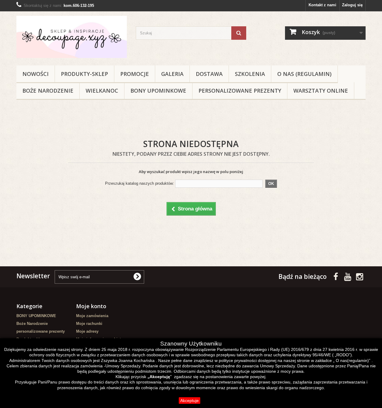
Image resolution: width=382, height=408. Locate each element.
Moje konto (91, 306)
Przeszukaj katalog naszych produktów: (139, 183)
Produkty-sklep (84, 73)
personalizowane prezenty (239, 90)
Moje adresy (87, 331)
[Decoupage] (71, 37)
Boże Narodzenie (47, 90)
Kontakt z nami (322, 5)
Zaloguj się (352, 5)
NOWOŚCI (35, 73)
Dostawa (209, 73)
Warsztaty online (320, 90)
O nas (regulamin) (304, 73)
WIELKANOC (102, 90)
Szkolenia (250, 73)
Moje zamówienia (92, 316)
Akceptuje (189, 400)
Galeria (172, 73)
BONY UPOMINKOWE (158, 90)
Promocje (134, 73)
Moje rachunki (89, 323)
